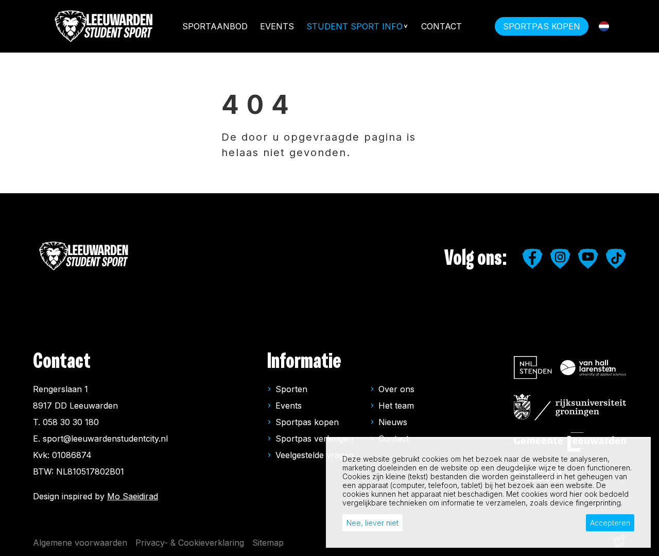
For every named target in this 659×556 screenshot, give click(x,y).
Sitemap (268, 542)
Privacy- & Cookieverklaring (189, 542)
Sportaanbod (215, 26)
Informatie (304, 361)
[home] (104, 26)
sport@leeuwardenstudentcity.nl (105, 438)
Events (277, 26)
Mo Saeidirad (132, 496)
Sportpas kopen (307, 422)
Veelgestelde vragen (314, 455)
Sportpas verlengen (314, 438)
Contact (441, 26)
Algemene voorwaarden (80, 542)
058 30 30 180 (71, 422)
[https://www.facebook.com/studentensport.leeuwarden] (532, 258)
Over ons (396, 389)
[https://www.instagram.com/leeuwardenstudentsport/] (560, 258)
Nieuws (392, 422)
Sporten (291, 389)
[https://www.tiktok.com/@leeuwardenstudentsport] (615, 258)
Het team (396, 405)
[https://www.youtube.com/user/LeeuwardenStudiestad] (588, 258)
